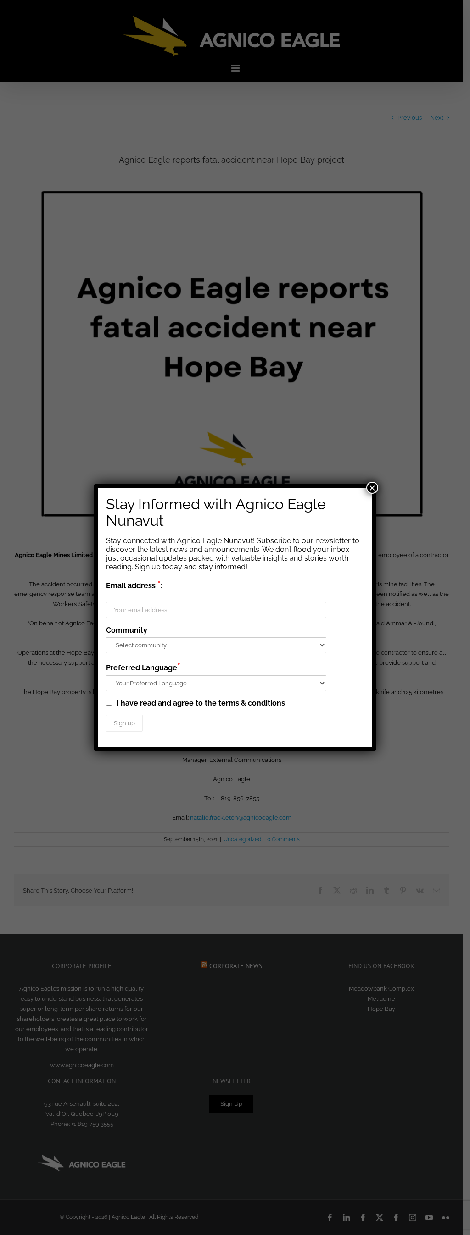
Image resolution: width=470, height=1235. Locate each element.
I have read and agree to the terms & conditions (200, 703)
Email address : (134, 584)
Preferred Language (143, 667)
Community (126, 630)
